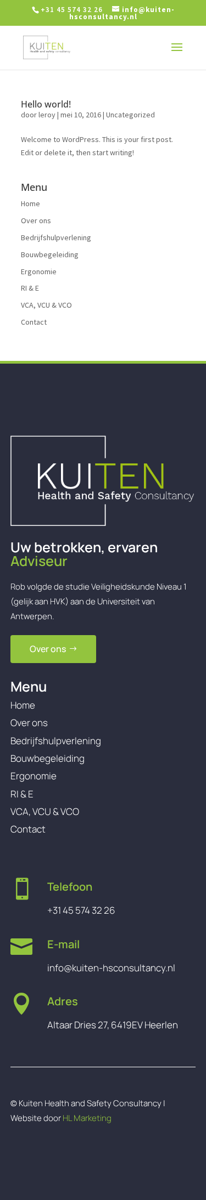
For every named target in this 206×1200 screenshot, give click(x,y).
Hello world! (46, 104)
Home (30, 203)
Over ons (36, 220)
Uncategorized (130, 115)
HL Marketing (87, 1118)
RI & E (30, 288)
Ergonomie (39, 271)
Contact (34, 322)
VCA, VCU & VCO (46, 305)
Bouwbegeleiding (50, 254)
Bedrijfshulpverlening (56, 237)
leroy (46, 115)
